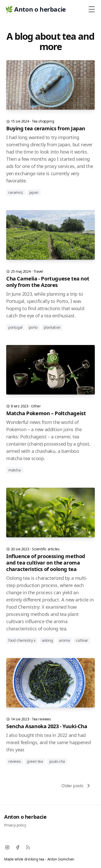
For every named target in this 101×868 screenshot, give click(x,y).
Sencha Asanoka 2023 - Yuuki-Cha (46, 726)
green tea (35, 761)
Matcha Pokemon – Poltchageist (46, 413)
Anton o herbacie (25, 816)
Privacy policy (15, 825)
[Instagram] (7, 847)
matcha (14, 470)
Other (36, 406)
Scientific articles (45, 548)
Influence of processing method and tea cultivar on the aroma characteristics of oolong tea (45, 562)
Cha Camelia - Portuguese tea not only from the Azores (47, 281)
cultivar (82, 640)
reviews (14, 761)
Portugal (15, 327)
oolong (47, 640)
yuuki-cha (57, 761)
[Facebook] (17, 847)
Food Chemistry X (21, 640)
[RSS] (28, 847)
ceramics (15, 192)
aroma (64, 640)
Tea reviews (41, 719)
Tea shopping (43, 121)
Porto (33, 327)
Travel (38, 271)
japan (34, 192)
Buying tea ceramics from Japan (45, 128)
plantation (52, 327)
